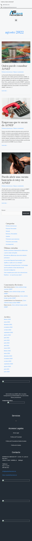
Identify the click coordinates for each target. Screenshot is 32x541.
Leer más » (4, 90)
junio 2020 (7, 371)
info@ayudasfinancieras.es (9, 471)
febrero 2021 (7, 350)
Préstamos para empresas (12, 239)
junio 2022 (7, 340)
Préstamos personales (11, 241)
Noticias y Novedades (11, 233)
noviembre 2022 (8, 327)
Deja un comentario (18, 72)
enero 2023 (7, 322)
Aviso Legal (16, 433)
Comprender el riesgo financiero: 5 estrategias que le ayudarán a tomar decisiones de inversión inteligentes (16, 268)
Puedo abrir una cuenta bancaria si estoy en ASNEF (15, 180)
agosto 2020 (7, 366)
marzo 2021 (7, 348)
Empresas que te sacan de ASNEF (14, 124)
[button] (16, 20)
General (8, 231)
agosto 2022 (7, 335)
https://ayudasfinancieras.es (9, 475)
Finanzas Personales (11, 228)
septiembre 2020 (8, 363)
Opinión (8, 236)
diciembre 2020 (8, 356)
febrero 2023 (7, 319)
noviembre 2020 (8, 358)
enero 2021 (7, 353)
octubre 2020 (7, 361)
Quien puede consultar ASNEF (14, 67)
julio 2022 (6, 337)
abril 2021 (6, 345)
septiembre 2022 (8, 332)
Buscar (3, 210)
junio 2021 (7, 343)
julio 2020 (6, 369)
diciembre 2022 (8, 324)
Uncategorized (9, 244)
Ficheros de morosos (7, 72)
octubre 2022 (7, 329)
